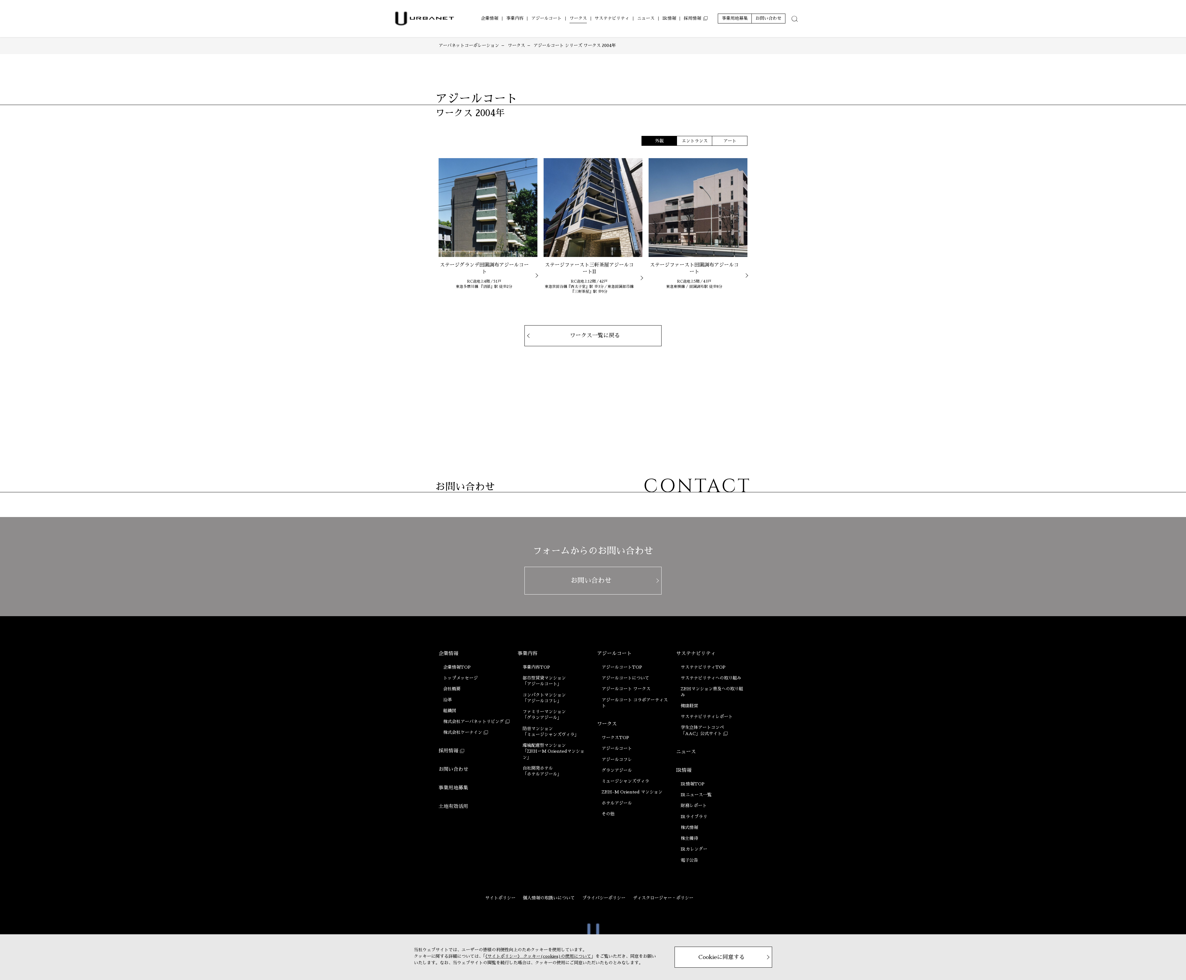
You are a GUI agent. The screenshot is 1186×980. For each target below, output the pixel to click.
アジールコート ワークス (626, 689)
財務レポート (694, 805)
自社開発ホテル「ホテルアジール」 (542, 771)
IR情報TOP (692, 784)
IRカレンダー (694, 849)
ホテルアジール (617, 803)
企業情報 (448, 653)
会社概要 (452, 689)
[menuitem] (489, 18)
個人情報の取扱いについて (549, 898)
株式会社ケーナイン (462, 732)
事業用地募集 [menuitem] (735, 18)
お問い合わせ (453, 769)
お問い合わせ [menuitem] (768, 18)
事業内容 (527, 653)
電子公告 (689, 860)
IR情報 (684, 770)
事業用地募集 (453, 787)
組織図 (449, 711)
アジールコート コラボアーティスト (635, 703)
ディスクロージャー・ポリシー (663, 898)
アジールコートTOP (622, 667)
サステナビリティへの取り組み (711, 678)
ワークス (607, 723)
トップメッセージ (460, 678)
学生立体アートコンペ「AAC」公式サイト (702, 730)
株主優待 (689, 838)
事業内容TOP (536, 667)
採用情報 (448, 750)
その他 (608, 814)
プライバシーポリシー (603, 898)
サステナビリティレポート (707, 716)
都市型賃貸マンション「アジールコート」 (544, 681)
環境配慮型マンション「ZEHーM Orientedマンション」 (553, 751)
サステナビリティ (696, 653)
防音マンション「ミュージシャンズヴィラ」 (551, 731)
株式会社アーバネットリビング (473, 721)
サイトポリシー (500, 898)
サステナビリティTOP (703, 667)
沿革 (447, 700)
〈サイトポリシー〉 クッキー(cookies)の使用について (538, 956)
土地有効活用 (453, 806)
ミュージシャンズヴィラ (625, 781)
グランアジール (617, 770)
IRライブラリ (694, 816)
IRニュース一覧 (696, 795)
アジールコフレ (617, 759)
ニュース (686, 751)
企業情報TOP (457, 667)
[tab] (794, 18)
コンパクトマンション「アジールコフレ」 (544, 698)
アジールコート (614, 653)
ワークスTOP (615, 737)
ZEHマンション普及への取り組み (712, 692)
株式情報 (689, 827)
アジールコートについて (625, 678)
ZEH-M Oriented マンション (632, 792)
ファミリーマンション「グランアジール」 (544, 714)
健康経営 (689, 706)
